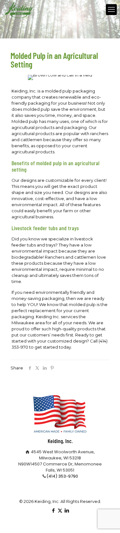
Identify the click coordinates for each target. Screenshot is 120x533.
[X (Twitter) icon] (60, 510)
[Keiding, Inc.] (19, 10)
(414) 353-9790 (62, 476)
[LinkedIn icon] (66, 510)
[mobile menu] (111, 9)
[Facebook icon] (53, 510)
